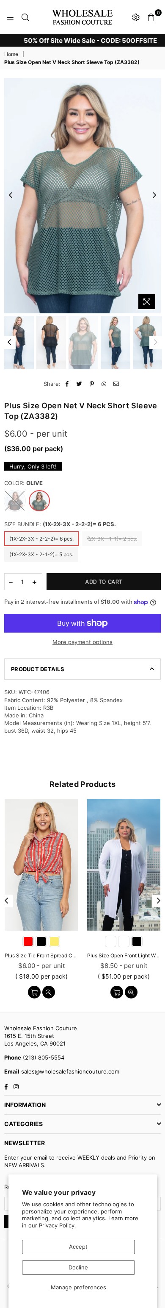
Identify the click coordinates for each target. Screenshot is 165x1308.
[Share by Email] (116, 384)
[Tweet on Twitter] (80, 384)
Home (11, 54)
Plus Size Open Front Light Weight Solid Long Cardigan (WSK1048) (123, 955)
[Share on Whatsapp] (104, 384)
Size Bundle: (60, 524)
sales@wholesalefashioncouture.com (69, 1071)
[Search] (25, 17)
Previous (10, 195)
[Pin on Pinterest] (92, 384)
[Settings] (135, 17)
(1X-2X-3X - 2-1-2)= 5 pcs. (41, 554)
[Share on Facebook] (67, 384)
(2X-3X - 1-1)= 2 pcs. (112, 538)
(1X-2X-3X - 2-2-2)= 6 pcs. (41, 538)
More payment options (82, 642)
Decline (78, 1267)
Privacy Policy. (57, 1225)
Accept (78, 1246)
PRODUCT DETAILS (37, 669)
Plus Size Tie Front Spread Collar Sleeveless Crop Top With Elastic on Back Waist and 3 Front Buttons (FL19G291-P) (41, 955)
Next (154, 195)
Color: (23, 483)
